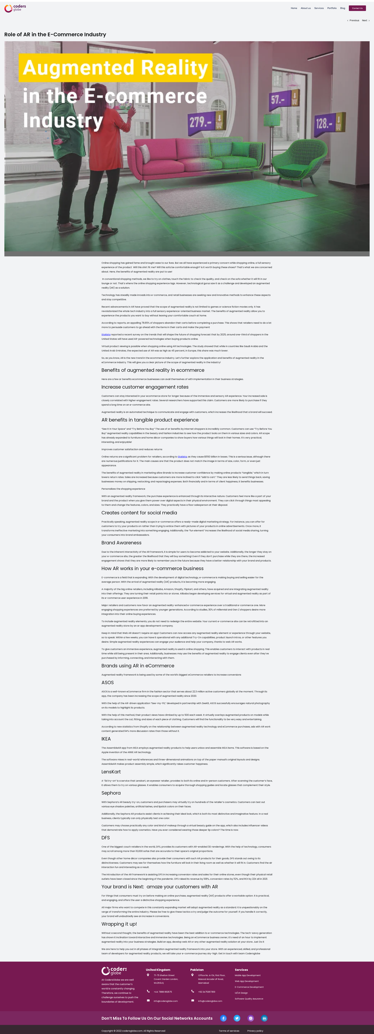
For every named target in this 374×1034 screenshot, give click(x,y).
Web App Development (247, 981)
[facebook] (223, 1016)
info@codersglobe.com (166, 1001)
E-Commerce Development (249, 987)
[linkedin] (264, 1016)
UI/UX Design (241, 992)
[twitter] (237, 1016)
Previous (354, 20)
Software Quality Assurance (249, 998)
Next (364, 20)
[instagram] (250, 1016)
